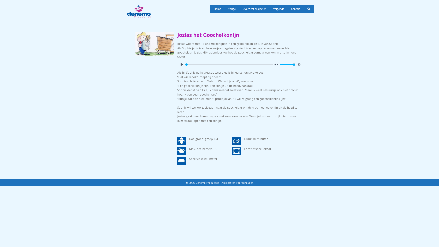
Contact (295, 8)
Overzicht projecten (254, 8)
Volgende (278, 8)
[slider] (229, 64)
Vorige (232, 8)
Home (217, 8)
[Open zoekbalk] (309, 9)
